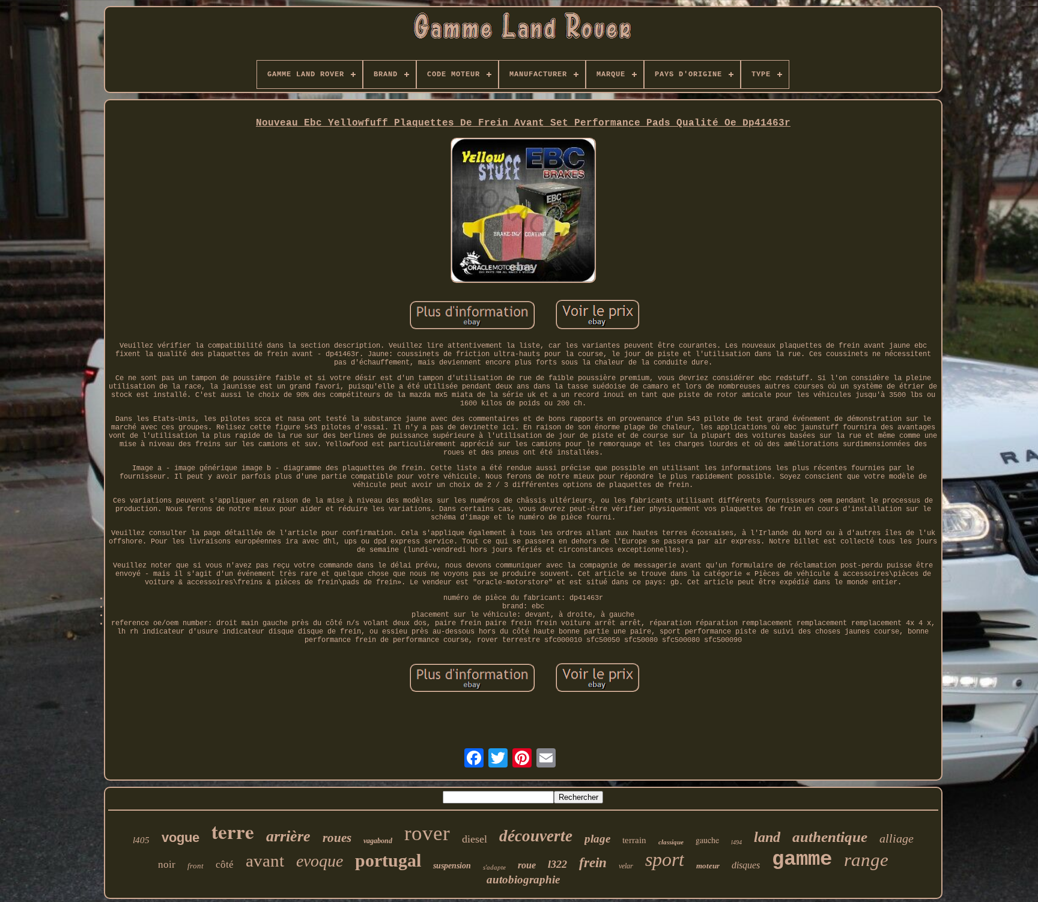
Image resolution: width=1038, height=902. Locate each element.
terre (232, 831)
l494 (736, 842)
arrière (288, 836)
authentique (829, 837)
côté (225, 864)
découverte (535, 836)
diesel (474, 839)
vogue (180, 837)
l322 (557, 864)
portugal (388, 860)
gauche (707, 840)
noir (166, 864)
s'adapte (494, 867)
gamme (802, 859)
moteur (708, 865)
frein (593, 862)
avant (265, 860)
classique (671, 842)
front (195, 865)
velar (626, 866)
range (866, 859)
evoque (319, 861)
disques (746, 865)
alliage (896, 838)
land (767, 837)
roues (337, 838)
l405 (141, 840)
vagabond (377, 841)
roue (527, 865)
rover (427, 833)
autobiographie (523, 879)
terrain (634, 840)
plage (597, 838)
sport (664, 859)
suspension (452, 865)
